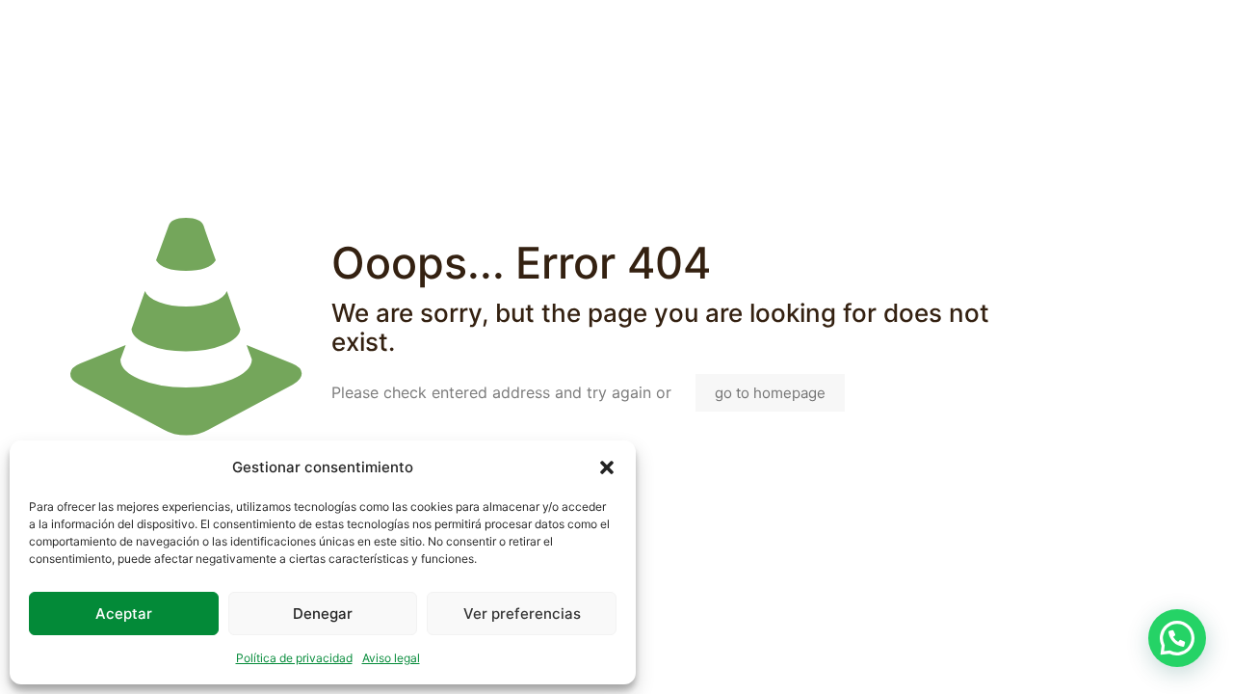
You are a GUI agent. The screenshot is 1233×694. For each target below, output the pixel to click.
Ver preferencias (522, 613)
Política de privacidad (294, 658)
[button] (606, 467)
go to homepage (770, 393)
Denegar (323, 613)
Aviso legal (391, 658)
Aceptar (123, 613)
